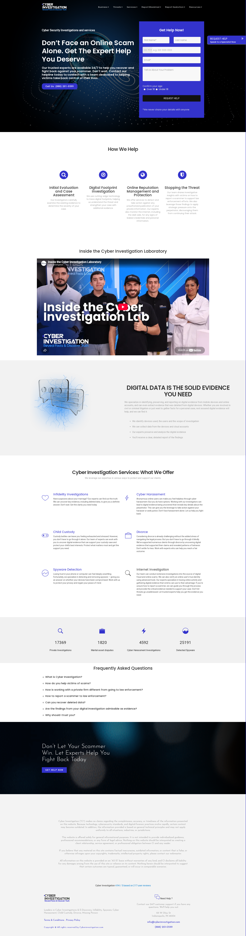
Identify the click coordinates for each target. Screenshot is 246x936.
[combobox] (147, 50)
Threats (117, 7)
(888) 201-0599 (164, 927)
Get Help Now (54, 770)
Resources (195, 7)
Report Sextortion (174, 7)
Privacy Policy (73, 920)
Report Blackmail (151, 7)
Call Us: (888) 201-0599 (60, 86)
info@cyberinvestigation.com (163, 922)
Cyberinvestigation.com (91, 927)
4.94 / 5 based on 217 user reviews (133, 885)
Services (131, 7)
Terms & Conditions (54, 920)
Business (102, 7)
